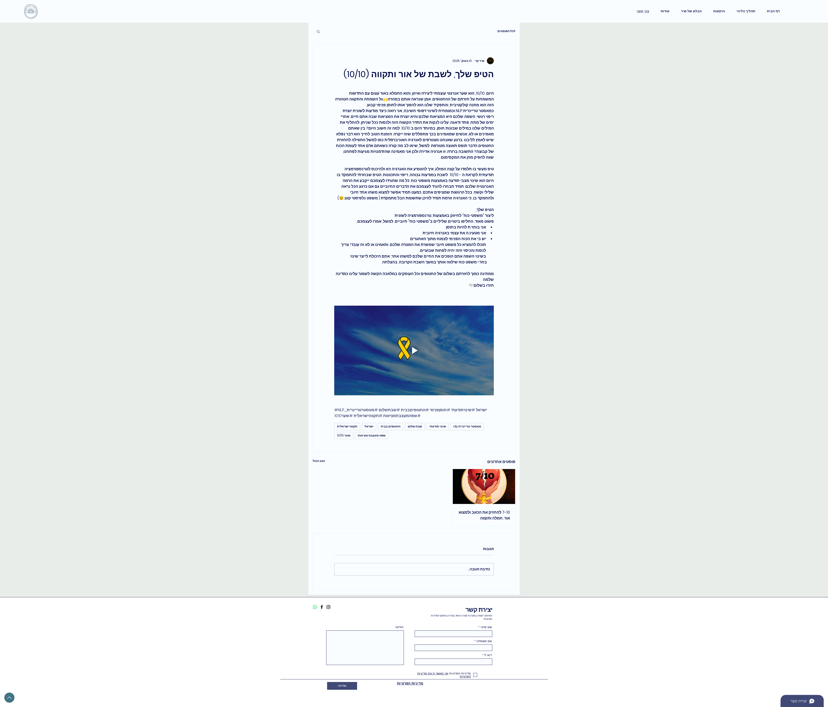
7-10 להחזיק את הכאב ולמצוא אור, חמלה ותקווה (484, 515)
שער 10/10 (343, 435)
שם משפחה (484, 641)
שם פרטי (486, 627)
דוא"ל (488, 655)
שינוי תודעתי (437, 426)
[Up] (9, 698)
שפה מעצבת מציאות (372, 435)
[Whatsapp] (315, 607)
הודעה (399, 627)
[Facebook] (321, 607)
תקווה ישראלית (347, 426)
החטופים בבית (390, 426)
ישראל (369, 426)
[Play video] (414, 350)
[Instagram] (328, 607)
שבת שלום (415, 426)
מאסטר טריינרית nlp (467, 426)
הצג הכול (319, 461)
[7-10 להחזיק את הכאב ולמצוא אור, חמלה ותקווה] (484, 486)
